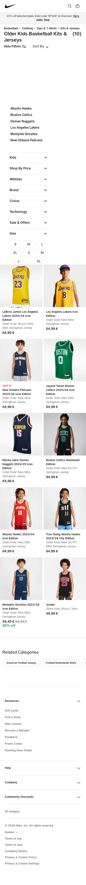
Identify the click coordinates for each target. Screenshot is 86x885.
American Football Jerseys (21, 663)
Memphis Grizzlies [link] (23, 134)
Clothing (27, 28)
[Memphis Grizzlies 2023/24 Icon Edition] (21, 578)
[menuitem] (12, 832)
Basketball (11, 28)
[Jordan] (65, 578)
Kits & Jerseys (70, 28)
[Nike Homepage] (11, 6)
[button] (29, 157)
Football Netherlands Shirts (61, 663)
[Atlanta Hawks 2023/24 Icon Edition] (21, 508)
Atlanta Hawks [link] (21, 108)
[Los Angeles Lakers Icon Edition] (65, 286)
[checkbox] (15, 244)
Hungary (14, 811)
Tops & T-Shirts (47, 28)
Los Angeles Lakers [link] (24, 127)
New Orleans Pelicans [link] (26, 140)
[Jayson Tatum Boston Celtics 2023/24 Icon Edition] (65, 360)
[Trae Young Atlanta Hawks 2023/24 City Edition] (65, 508)
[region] (43, 211)
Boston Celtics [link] (21, 115)
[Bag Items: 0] (77, 6)
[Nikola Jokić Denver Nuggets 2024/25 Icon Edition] (21, 434)
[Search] (69, 6)
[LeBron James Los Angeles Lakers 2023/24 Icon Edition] (21, 286)
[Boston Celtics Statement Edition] (65, 434)
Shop (47, 19)
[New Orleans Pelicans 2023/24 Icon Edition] (21, 360)
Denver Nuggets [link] (22, 121)
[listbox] (40, 46)
